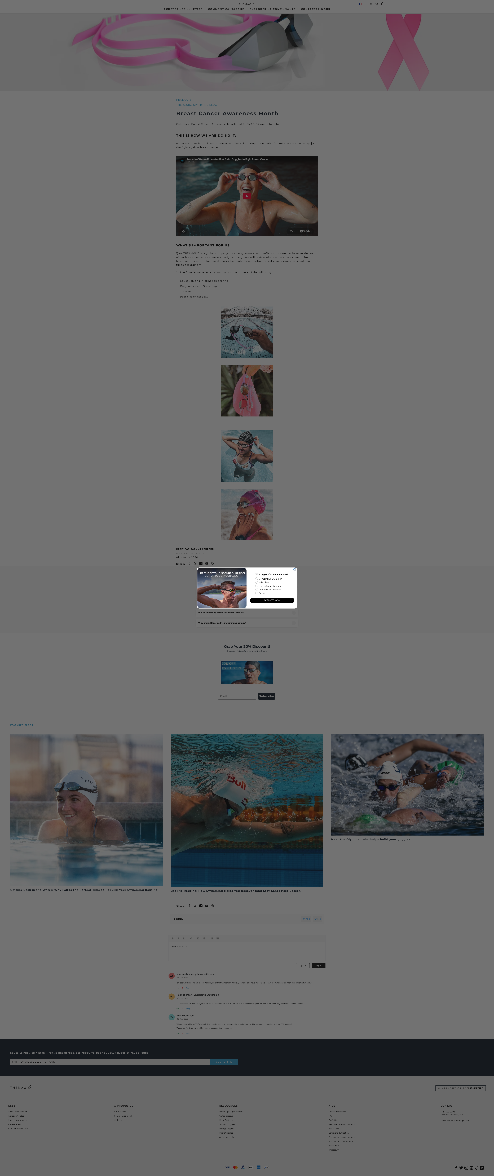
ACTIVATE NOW (272, 600)
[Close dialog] (295, 570)
